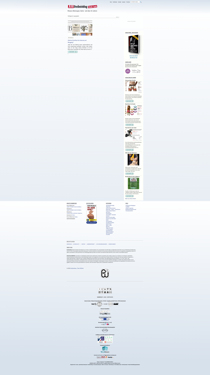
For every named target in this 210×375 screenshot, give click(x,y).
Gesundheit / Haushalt (111, 214)
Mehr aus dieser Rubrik (130, 198)
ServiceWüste (109, 221)
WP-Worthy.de (111, 364)
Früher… (73, 215)
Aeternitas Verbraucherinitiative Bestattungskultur (105, 327)
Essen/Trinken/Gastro (111, 210)
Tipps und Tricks (109, 227)
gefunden (108, 212)
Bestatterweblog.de (97, 364)
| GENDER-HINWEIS (111, 244)
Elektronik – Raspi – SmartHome (113, 209)
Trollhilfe (127, 206)
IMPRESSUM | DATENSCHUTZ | (74, 244)
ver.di (110, 322)
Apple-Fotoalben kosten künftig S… (74, 206)
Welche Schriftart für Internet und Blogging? (77, 41)
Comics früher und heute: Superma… (75, 213)
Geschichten (108, 213)
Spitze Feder (108, 224)
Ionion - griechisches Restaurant (81, 364)
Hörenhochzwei (124, 364)
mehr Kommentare (71, 218)
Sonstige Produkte (110, 222)
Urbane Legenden (129, 208)
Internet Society (87, 300)
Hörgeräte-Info (72, 364)
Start (111, 2)
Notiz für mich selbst (110, 217)
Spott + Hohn (109, 225)
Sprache (108, 226)
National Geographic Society (96, 300)
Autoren (123, 2)
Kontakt (119, 2)
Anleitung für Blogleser (130, 205)
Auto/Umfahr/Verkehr (111, 208)
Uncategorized (109, 230)
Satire (107, 220)
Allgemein (108, 206)
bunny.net (114, 355)
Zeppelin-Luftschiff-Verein (112, 300)
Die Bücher (115, 2)
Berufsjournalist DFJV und (103, 322)
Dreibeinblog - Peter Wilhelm (77, 268)
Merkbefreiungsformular (131, 209)
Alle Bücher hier (133, 57)
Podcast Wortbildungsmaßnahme (134, 364)
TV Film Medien (109, 229)
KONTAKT (83, 244)
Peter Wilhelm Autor (117, 364)
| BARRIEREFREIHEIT (90, 244)
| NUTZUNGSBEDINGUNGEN (101, 244)
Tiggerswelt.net (107, 355)
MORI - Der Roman (105, 364)
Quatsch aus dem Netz (111, 218)
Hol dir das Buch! (134, 56)
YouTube (128, 2)
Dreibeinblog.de (91, 364)
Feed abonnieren (129, 210)
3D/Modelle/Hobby (110, 205)
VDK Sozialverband (122, 300)
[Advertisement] (132, 21)
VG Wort (104, 300)
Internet (107, 216)
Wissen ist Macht (109, 231)
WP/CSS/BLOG (109, 233)
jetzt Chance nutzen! (91, 222)
